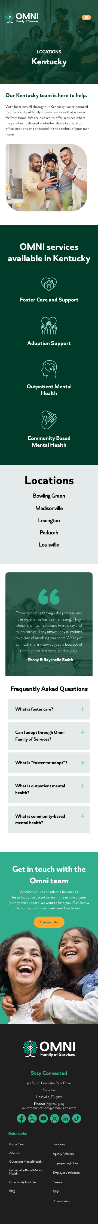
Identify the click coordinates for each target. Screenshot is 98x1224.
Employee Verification (66, 1173)
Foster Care (16, 1144)
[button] (49, 709)
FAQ (56, 1192)
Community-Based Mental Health (25, 1172)
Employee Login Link (65, 1163)
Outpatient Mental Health (25, 1162)
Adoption (15, 1153)
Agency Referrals (63, 1154)
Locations (59, 1144)
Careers (57, 1182)
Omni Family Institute (22, 1182)
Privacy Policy (61, 1201)
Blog (12, 1191)
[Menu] (86, 17)
